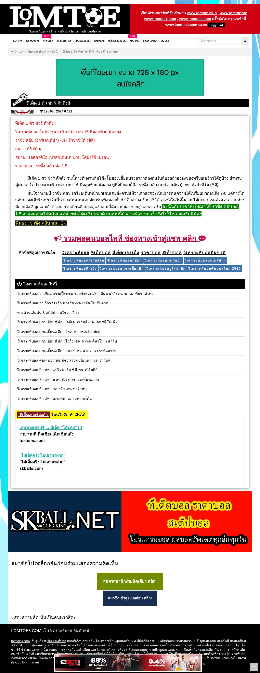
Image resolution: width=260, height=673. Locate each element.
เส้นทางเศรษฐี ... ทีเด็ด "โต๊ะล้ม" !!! (51, 427)
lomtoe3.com (20, 641)
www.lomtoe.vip (233, 13)
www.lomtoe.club (202, 13)
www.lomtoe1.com (160, 19)
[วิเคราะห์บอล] (130, 77)
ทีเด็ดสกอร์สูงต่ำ (33, 415)
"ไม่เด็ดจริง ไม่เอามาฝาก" (42, 455)
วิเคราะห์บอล (56, 641)
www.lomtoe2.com (195, 19)
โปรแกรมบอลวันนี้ (69, 645)
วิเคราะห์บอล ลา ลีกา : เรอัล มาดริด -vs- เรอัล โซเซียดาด (65, 31)
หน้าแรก (17, 52)
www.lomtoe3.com (181, 25)
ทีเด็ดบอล (135, 649)
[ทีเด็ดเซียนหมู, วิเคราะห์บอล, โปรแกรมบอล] (130, 522)
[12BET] (128, 663)
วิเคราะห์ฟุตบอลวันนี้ (43, 52)
